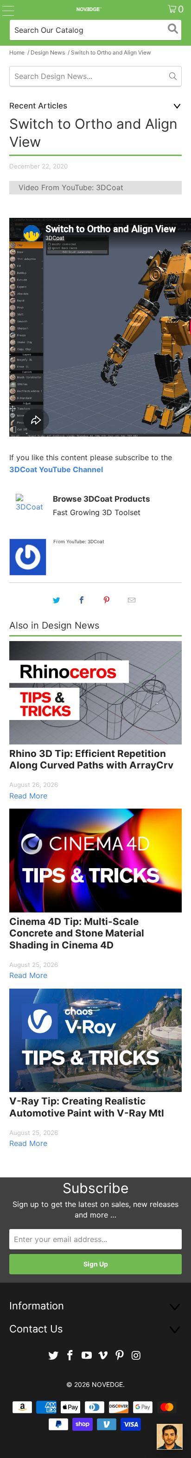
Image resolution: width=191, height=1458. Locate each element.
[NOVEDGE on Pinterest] (120, 1356)
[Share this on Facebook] (81, 600)
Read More (28, 795)
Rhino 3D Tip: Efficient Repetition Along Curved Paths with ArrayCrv (91, 759)
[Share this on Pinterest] (106, 600)
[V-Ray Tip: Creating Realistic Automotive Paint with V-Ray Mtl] (95, 1040)
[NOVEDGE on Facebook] (70, 1356)
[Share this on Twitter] (56, 600)
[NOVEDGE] (88, 9)
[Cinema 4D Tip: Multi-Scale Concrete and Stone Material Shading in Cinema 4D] (95, 860)
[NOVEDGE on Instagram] (136, 1356)
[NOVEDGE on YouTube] (87, 1356)
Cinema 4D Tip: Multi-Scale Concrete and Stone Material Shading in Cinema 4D (76, 933)
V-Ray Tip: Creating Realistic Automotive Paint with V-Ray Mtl (86, 1107)
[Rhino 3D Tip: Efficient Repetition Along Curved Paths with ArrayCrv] (95, 692)
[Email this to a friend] (131, 600)
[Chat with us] (170, 1437)
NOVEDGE (107, 1384)
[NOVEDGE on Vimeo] (103, 1356)
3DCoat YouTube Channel (56, 469)
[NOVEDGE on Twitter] (54, 1356)
